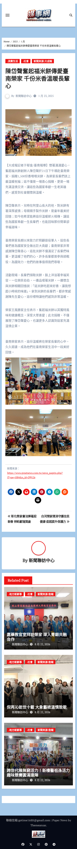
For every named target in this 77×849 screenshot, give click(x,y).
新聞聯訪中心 (24, 96)
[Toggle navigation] (7, 15)
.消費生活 (12, 61)
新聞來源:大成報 (43, 61)
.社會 (26, 61)
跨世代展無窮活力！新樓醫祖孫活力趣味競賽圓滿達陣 (38, 773)
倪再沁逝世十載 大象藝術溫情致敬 (37, 707)
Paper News (59, 820)
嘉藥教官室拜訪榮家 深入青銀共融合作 (37, 637)
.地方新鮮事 (15, 594)
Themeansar (38, 825)
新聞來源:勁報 (46, 594)
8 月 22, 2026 (42, 644)
